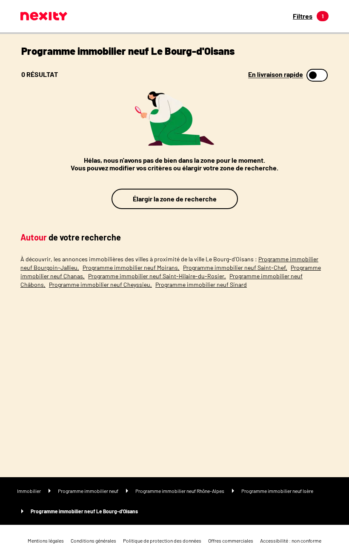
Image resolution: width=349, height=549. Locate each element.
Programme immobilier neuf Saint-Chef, (235, 267)
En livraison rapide (275, 74)
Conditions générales (93, 540)
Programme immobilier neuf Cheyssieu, (100, 284)
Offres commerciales (230, 540)
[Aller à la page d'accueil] (43, 16)
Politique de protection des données (162, 540)
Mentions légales (46, 540)
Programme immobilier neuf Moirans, (131, 267)
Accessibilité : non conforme (290, 540)
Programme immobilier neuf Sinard (201, 284)
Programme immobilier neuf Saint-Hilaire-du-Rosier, (157, 276)
